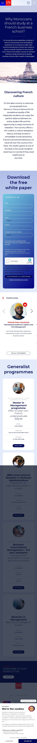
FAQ (11, 695)
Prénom (8, 210)
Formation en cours (13, 232)
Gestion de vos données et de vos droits (18, 279)
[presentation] (32, 311)
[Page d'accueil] (8, 3)
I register (8, 677)
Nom (6, 203)
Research (28, 2)
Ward (7, 702)
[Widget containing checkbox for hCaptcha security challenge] (19, 261)
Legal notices (21, 695)
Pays (6, 217)
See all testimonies (18, 353)
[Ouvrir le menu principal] (3, 3)
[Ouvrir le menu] (34, 3)
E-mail (7, 224)
